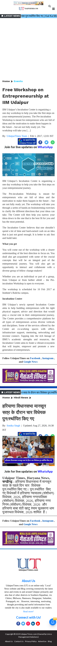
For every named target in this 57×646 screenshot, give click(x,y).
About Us (28, 581)
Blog (50, 641)
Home (6, 81)
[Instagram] (28, 624)
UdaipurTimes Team (17, 136)
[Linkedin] (33, 624)
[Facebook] (18, 624)
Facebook (35, 358)
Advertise (42, 641)
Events (18, 81)
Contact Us (19, 641)
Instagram (47, 358)
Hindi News (21, 397)
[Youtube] (38, 624)
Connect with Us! (28, 617)
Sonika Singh (13, 425)
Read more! (28, 611)
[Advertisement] (28, 49)
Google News (31, 361)
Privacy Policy (31, 641)
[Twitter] (23, 624)
